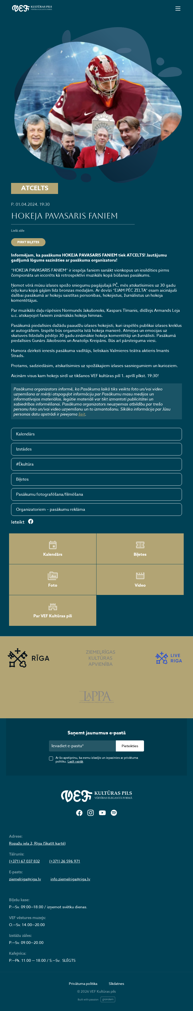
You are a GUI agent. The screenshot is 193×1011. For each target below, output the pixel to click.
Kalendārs (25, 434)
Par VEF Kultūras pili (52, 616)
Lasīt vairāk (75, 761)
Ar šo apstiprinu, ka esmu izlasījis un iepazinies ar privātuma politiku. (97, 759)
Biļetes (22, 479)
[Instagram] (90, 813)
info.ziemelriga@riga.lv (70, 879)
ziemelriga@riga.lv (25, 879)
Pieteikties (130, 745)
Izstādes (24, 449)
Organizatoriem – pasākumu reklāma (50, 510)
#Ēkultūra (25, 464)
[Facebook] (79, 813)
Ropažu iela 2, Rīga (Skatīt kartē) (37, 843)
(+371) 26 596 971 (64, 861)
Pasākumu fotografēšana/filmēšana (49, 494)
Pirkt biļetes (28, 242)
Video (140, 585)
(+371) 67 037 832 (24, 861)
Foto (52, 585)
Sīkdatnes (116, 983)
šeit (81, 414)
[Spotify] (113, 813)
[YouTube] (102, 813)
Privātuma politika (83, 983)
